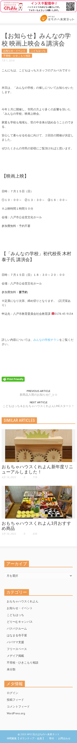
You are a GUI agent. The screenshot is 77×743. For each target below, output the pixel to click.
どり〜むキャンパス (20, 622)
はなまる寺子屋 (17, 635)
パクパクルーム (17, 628)
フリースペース (17, 649)
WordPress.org (16, 713)
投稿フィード (15, 700)
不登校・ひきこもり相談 (16, 55)
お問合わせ (64, 738)
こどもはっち (38, 50)
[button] (15, 17)
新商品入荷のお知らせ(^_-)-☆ (38, 394)
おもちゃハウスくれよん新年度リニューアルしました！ (37, 469)
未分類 (11, 669)
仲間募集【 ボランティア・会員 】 (26, 738)
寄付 (51, 738)
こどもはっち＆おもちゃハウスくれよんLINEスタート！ (38, 406)
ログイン (12, 693)
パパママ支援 (15, 642)
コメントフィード (18, 706)
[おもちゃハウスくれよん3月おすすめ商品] (38, 502)
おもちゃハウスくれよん (22, 601)
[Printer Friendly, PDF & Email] (13, 379)
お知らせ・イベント (14, 50)
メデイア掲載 (15, 656)
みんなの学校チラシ (46, 340)
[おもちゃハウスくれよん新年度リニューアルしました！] (38, 445)
